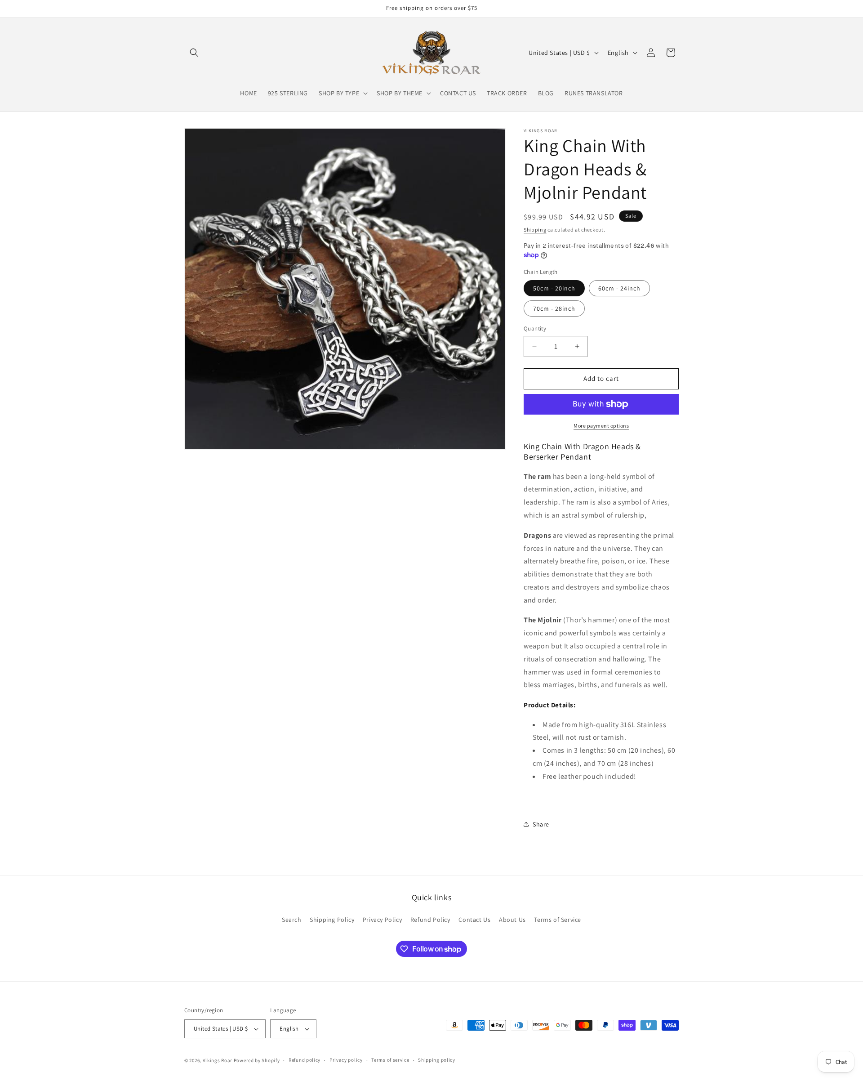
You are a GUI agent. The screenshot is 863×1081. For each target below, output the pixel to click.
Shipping (535, 229)
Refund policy (304, 1060)
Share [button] (541, 824)
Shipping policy (436, 1060)
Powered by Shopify (257, 1060)
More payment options (601, 425)
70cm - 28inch (554, 308)
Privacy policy (346, 1060)
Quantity (535, 328)
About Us (512, 919)
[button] (194, 53)
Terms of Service (557, 919)
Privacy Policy (382, 919)
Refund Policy (430, 919)
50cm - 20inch (554, 288)
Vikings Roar (217, 1060)
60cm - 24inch (619, 288)
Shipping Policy (332, 919)
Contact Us (474, 919)
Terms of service (390, 1060)
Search (292, 919)
